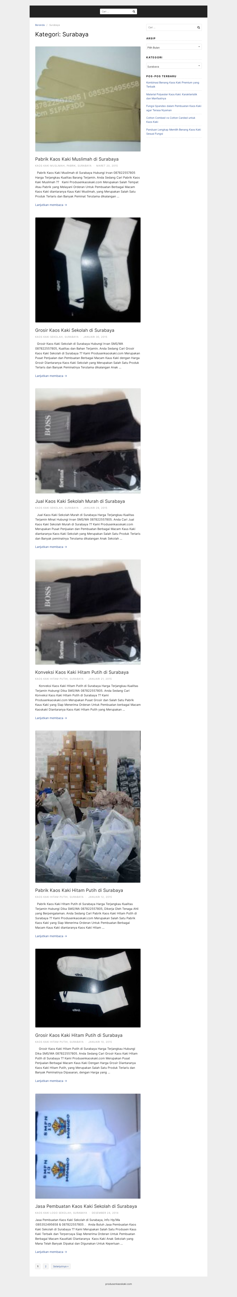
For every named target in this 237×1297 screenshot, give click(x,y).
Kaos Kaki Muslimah (50, 165)
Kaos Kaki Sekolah (49, 336)
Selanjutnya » (61, 1266)
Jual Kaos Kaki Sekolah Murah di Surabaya (80, 501)
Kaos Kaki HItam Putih (51, 678)
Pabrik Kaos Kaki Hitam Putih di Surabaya (79, 890)
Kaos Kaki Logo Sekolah (53, 1212)
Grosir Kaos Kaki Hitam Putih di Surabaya (79, 1035)
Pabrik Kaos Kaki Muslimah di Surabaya (77, 159)
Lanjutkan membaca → (51, 205)
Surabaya (85, 165)
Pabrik (71, 165)
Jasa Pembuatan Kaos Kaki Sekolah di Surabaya (86, 1206)
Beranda (40, 24)
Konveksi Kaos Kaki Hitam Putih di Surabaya (82, 672)
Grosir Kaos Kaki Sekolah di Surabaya (74, 330)
